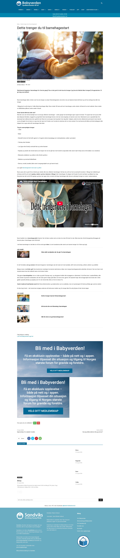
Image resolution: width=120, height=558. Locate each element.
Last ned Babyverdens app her (25, 336)
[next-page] (21, 492)
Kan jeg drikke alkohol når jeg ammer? (93, 432)
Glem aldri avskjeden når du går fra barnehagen (56, 252)
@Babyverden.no (69, 505)
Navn (49, 9)
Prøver (21, 9)
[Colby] (68, 485)
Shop (82, 9)
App (78, 9)
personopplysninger (21, 547)
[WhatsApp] (40, 438)
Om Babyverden (81, 518)
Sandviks (18, 525)
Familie (57, 9)
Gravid (28, 9)
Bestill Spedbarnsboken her (60, 16)
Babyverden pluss (92, 9)
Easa (77, 471)
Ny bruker (79, 528)
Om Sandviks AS (81, 523)
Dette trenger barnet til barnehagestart (53, 296)
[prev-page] (18, 492)
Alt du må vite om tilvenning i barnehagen (54, 306)
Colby (77, 482)
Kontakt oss (80, 526)
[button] (102, 3)
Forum (64, 9)
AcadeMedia (31, 530)
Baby (42, 9)
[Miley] (37, 463)
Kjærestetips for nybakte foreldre (26, 432)
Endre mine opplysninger (83, 531)
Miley (19, 481)
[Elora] (68, 453)
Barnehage (23, 81)
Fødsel (36, 9)
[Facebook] (29, 438)
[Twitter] (32, 438)
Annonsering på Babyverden (84, 521)
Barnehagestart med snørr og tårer (32, 167)
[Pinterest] (36, 438)
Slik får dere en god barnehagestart (52, 317)
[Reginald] (68, 463)
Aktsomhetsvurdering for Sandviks (25, 550)
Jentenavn (20, 477)
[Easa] (68, 474)
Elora (77, 450)
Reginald (78, 460)
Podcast (72, 9)
